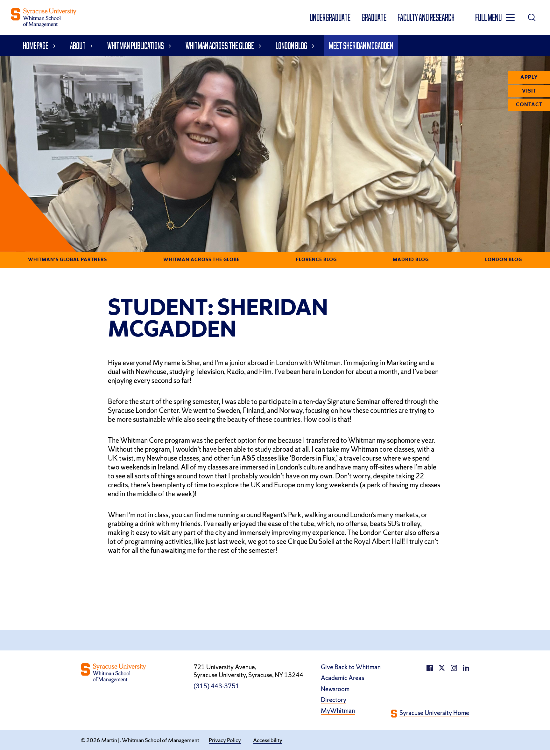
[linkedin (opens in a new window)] (454, 667)
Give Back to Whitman (351, 667)
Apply (529, 77)
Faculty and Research (426, 17)
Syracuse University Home (434, 713)
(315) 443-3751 (216, 686)
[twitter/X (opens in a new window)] (442, 667)
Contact (529, 104)
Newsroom (335, 689)
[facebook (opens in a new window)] (430, 667)
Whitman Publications (135, 45)
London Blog (291, 45)
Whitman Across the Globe (220, 45)
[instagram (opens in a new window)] (466, 667)
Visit (529, 91)
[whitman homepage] (43, 17)
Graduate (374, 17)
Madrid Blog (411, 259)
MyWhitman (338, 711)
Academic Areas (342, 678)
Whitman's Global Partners (67, 259)
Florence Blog (316, 259)
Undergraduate (330, 17)
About (78, 45)
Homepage (35, 45)
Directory (333, 700)
